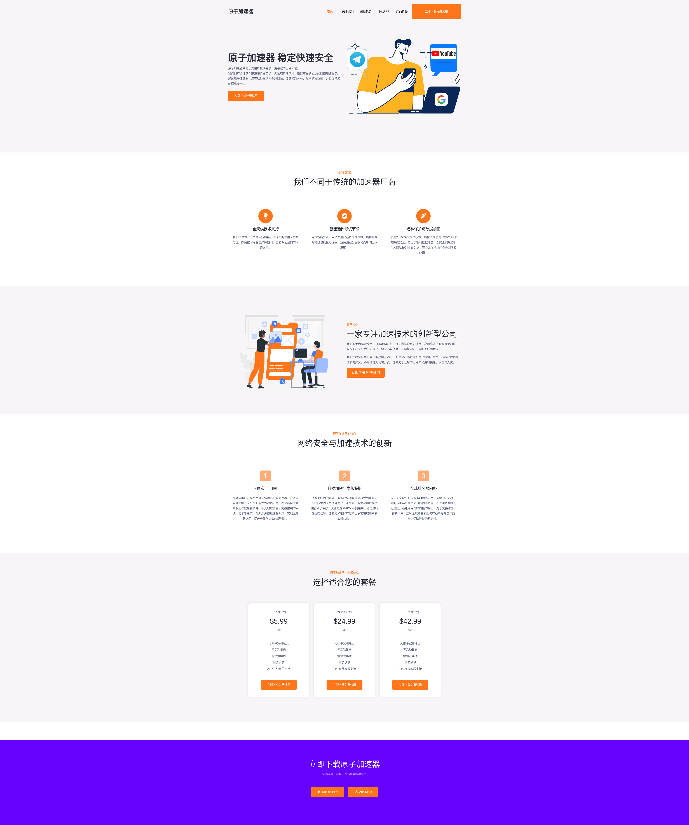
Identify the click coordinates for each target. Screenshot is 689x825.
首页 (330, 11)
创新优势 (366, 11)
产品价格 (402, 11)
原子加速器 (240, 11)
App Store (365, 791)
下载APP (384, 11)
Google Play (329, 791)
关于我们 (348, 11)
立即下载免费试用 (436, 11)
